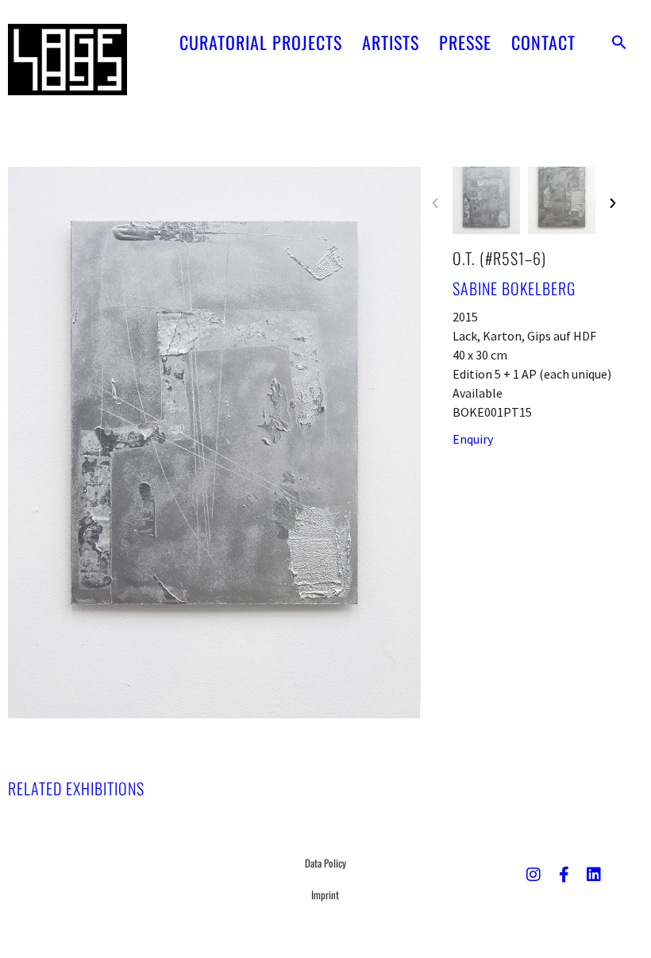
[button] (619, 42)
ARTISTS (390, 42)
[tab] (76, 788)
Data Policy (325, 863)
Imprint (325, 894)
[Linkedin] (594, 875)
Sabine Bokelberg (514, 288)
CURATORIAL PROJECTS (260, 42)
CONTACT (543, 42)
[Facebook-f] (564, 875)
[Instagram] (533, 875)
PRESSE (465, 42)
